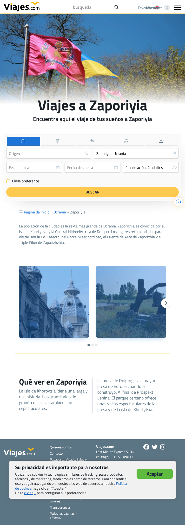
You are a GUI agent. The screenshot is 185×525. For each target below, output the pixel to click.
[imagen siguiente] (166, 303)
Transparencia (60, 507)
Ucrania (59, 212)
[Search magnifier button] (116, 7)
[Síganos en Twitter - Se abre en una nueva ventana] (154, 447)
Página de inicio (36, 212)
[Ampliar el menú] (177, 7)
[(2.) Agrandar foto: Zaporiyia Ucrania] (131, 302)
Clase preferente (23, 181)
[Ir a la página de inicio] (22, 6)
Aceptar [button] (155, 474)
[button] (151, 167)
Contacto (56, 453)
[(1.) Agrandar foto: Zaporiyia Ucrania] (54, 302)
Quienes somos (61, 447)
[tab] (23, 141)
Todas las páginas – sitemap (64, 515)
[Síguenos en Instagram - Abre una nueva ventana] (162, 447)
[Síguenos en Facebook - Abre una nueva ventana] (146, 447)
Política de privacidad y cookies (65, 499)
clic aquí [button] (30, 493)
